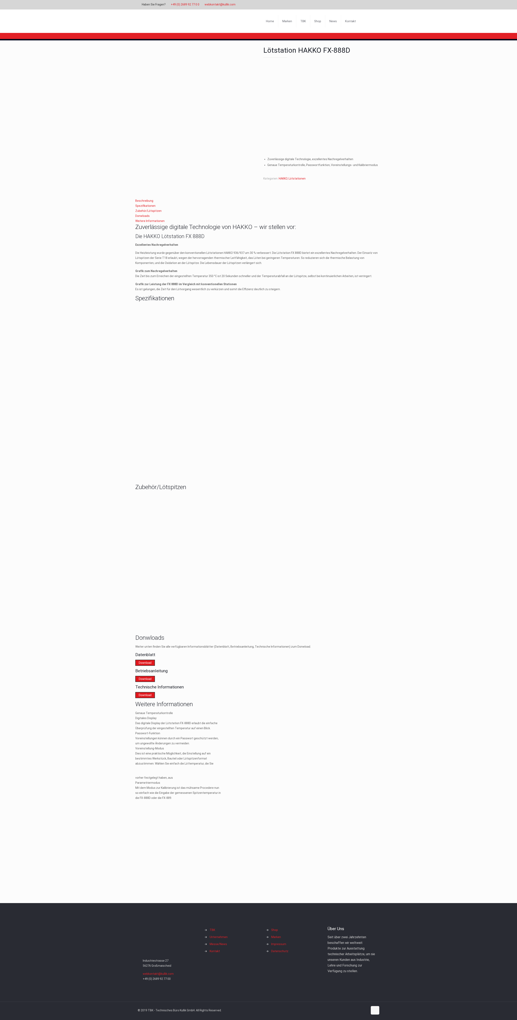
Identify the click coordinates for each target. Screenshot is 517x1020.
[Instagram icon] (367, 4)
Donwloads (142, 215)
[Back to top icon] (375, 1010)
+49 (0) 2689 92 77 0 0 (185, 4)
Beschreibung (144, 200)
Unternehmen (219, 937)
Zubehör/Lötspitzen (148, 210)
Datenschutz (279, 951)
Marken (276, 937)
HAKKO (283, 178)
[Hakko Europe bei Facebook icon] (372, 4)
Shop (274, 930)
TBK (212, 930)
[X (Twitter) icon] (357, 4)
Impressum (278, 944)
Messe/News (218, 944)
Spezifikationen (145, 205)
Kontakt (215, 951)
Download (145, 662)
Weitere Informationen (150, 221)
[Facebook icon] (352, 4)
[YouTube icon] (362, 4)
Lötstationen (297, 178)
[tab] (258, 200)
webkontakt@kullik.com (220, 4)
